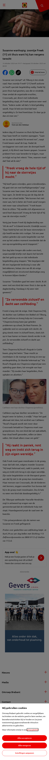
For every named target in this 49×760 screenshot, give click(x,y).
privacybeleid (32, 729)
